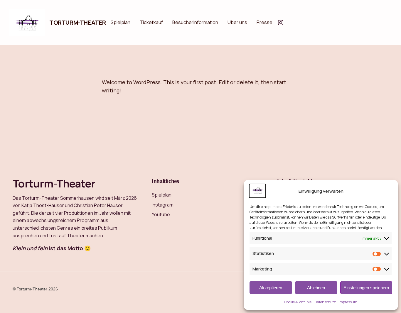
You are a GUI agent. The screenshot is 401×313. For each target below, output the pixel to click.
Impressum (348, 302)
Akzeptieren (270, 287)
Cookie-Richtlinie (297, 302)
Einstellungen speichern (366, 287)
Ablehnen (316, 287)
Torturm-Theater (77, 22)
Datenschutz (325, 302)
